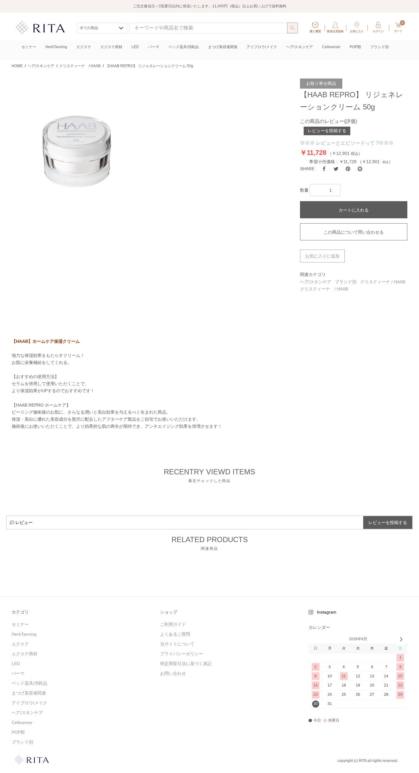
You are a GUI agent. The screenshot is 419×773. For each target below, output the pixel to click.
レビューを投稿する (327, 130)
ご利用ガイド (173, 624)
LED (135, 47)
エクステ (83, 47)
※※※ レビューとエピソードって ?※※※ (347, 143)
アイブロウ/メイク (262, 47)
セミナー (28, 47)
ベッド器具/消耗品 (183, 47)
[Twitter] (336, 168)
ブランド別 (379, 47)
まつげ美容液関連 (222, 47)
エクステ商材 (111, 47)
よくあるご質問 (175, 634)
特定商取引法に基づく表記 (186, 663)
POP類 (355, 47)
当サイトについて (177, 643)
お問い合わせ (173, 673)
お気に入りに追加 (322, 256)
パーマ (153, 47)
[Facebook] (324, 168)
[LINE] (360, 168)
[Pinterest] (348, 168)
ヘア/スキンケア (299, 47)
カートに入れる (354, 210)
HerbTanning (56, 47)
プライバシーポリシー (181, 653)
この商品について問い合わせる (354, 232)
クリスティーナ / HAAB (382, 281)
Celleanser (331, 47)
